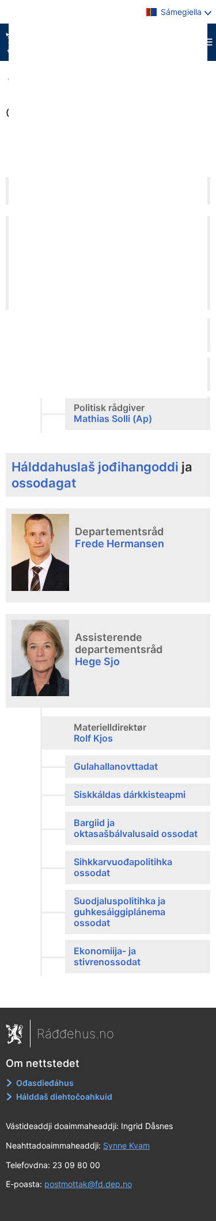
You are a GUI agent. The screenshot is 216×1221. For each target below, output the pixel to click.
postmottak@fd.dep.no (88, 1184)
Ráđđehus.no (75, 1033)
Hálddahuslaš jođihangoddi (95, 466)
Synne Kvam (126, 1145)
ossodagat (44, 482)
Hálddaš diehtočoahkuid (64, 1096)
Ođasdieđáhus (45, 1083)
